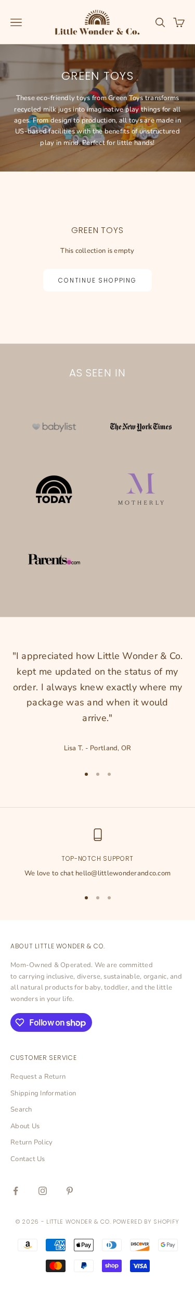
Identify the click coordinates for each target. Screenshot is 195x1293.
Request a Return (38, 1076)
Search (21, 1109)
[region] (97, 854)
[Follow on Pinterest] (69, 1191)
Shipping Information (43, 1093)
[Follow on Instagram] (42, 1191)
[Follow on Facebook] (15, 1191)
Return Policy (31, 1142)
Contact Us (27, 1159)
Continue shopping (97, 280)
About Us (25, 1126)
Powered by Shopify (146, 1221)
